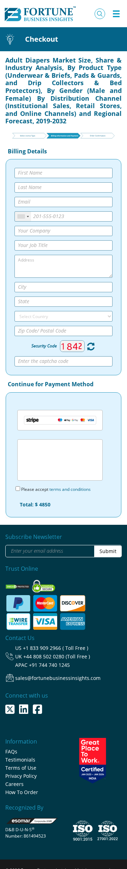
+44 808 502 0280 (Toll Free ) (56, 656)
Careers (14, 784)
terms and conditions (70, 489)
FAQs (11, 751)
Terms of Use (20, 767)
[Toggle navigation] (116, 14)
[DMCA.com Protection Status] (18, 584)
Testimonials (20, 759)
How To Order (21, 792)
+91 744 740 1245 (49, 665)
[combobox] (23, 216)
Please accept (55, 489)
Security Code (44, 346)
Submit (107, 551)
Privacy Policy (21, 776)
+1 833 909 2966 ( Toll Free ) (55, 648)
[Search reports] (100, 13)
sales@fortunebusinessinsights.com (58, 678)
